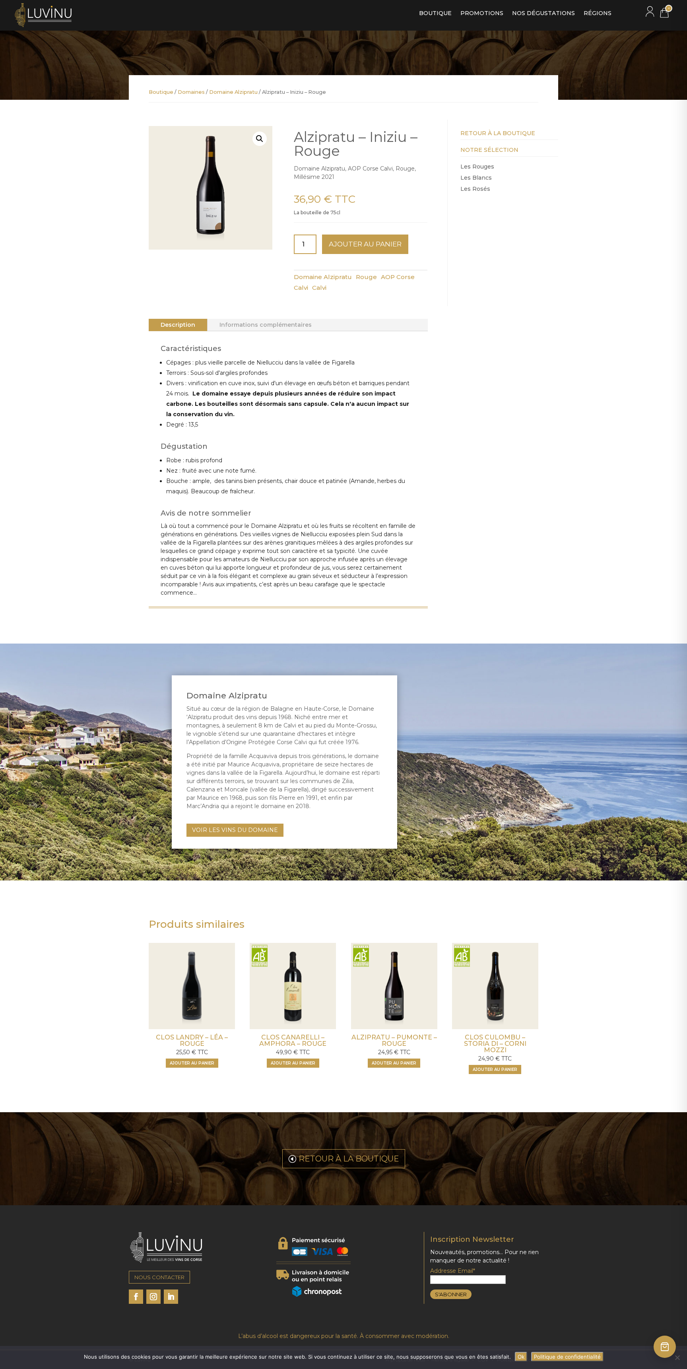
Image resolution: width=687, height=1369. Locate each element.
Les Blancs (476, 177)
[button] (259, 139)
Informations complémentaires (265, 324)
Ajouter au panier (365, 244)
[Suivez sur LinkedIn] (171, 1296)
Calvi (319, 287)
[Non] (677, 1357)
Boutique (435, 13)
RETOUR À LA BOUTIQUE (349, 1158)
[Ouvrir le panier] (665, 1347)
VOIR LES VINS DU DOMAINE (235, 830)
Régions (597, 13)
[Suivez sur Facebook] (136, 1296)
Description (178, 324)
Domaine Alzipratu (233, 92)
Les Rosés (475, 188)
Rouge (366, 277)
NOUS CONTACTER (159, 1277)
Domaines (191, 92)
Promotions (481, 13)
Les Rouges (477, 166)
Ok (521, 1356)
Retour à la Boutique (497, 133)
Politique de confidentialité (567, 1356)
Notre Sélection (489, 149)
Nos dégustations (543, 13)
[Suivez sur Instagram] (153, 1296)
